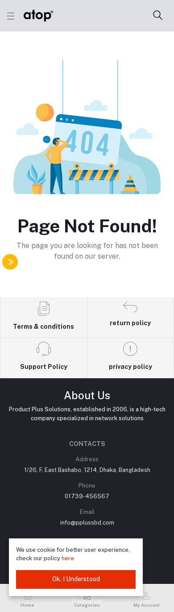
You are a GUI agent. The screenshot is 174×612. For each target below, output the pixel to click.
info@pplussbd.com (87, 522)
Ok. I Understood (76, 579)
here (68, 558)
